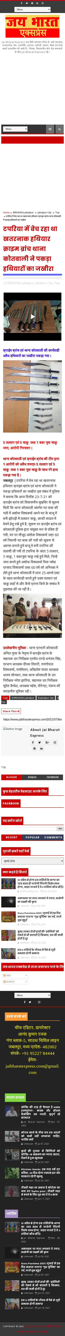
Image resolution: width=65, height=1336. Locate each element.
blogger (11, 777)
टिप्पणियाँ (10, 981)
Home (6, 212)
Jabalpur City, (44, 283)
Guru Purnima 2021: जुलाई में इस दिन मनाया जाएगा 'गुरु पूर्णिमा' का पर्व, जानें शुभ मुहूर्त (39, 916)
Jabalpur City (44, 212)
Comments (53, 837)
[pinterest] (32, 3)
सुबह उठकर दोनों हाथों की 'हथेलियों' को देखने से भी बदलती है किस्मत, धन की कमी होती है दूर (40, 935)
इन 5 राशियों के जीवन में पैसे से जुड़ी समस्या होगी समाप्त (36, 951)
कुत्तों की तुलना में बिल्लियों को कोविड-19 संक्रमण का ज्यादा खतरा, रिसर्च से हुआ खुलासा (40, 1154)
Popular (33, 837)
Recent (12, 837)
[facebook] (21, 3)
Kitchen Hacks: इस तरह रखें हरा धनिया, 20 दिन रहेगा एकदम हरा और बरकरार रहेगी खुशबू (40, 1173)
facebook (53, 777)
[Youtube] (35, 1001)
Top (57, 212)
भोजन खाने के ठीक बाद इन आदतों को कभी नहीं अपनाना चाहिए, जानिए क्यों (40, 1136)
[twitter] (27, 3)
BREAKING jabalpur (23, 212)
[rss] (37, 3)
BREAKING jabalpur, (20, 283)
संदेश (8, 975)
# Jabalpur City (46, 697)
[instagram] (42, 3)
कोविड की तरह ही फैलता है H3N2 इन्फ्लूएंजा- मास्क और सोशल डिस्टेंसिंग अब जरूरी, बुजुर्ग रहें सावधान (40, 1113)
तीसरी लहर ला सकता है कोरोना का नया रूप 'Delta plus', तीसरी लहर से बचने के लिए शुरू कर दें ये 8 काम (40, 1191)
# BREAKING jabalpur (23, 697)
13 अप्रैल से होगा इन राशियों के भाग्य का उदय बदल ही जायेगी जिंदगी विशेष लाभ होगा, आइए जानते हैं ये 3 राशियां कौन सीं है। (40, 883)
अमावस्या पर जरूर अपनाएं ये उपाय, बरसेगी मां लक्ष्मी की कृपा (40, 1250)
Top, (57, 283)
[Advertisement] (32, 90)
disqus (32, 777)
